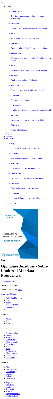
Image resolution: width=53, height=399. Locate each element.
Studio (8, 346)
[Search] (2, 208)
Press (8, 323)
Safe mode (10, 385)
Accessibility (11, 351)
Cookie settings (12, 396)
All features (10, 357)
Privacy (9, 391)
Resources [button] (10, 138)
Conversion (10, 335)
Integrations (10, 340)
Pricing (8, 134)
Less (20, 290)
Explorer (9, 136)
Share (8, 349)
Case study (10, 374)
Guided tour (10, 372)
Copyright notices (13, 394)
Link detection (11, 353)
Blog (8, 367)
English (9, 382)
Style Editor (10, 355)
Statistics (9, 337)
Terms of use (11, 389)
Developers (10, 378)
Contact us (10, 387)
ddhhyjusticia (9, 281)
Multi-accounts (12, 342)
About (8, 319)
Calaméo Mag (11, 369)
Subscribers (10, 344)
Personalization (12, 333)
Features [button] (9, 6)
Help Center (10, 376)
